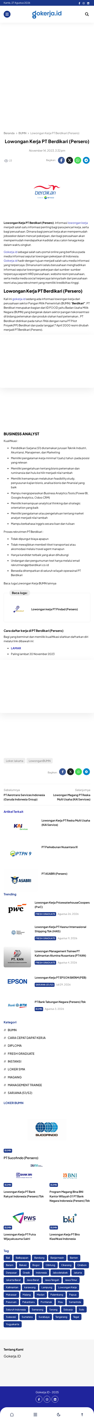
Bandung (39, 1257)
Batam (9, 1264)
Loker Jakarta (14, 761)
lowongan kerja (78, 223)
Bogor (36, 1264)
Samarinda (75, 1301)
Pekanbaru (28, 1301)
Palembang (56, 1294)
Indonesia (41, 1272)
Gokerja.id (10, 252)
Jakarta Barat (13, 1279)
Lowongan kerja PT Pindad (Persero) (54, 609)
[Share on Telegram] (86, 160)
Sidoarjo (68, 1309)
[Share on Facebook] (61, 160)
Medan (40, 1294)
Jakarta (78, 1272)
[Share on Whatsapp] (77, 160)
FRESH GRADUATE (45, 914)
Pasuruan (11, 1301)
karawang (30, 1287)
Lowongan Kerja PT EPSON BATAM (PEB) (60, 977)
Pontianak (46, 1301)
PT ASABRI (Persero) (54, 873)
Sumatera (27, 1316)
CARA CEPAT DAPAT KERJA (27, 1038)
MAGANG (15, 1077)
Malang (27, 1294)
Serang (53, 1309)
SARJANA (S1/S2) (45, 984)
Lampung (47, 1287)
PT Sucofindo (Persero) (21, 1158)
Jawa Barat (33, 1279)
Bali (8, 1257)
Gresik (26, 1272)
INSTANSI (14, 1061)
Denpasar (11, 1272)
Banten (74, 1257)
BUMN (39, 1008)
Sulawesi (11, 1316)
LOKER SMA (16, 1069)
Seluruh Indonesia (16, 1309)
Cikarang (66, 1264)
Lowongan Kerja (67, 1287)
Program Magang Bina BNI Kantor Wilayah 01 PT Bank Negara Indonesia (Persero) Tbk (70, 1196)
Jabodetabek (60, 1272)
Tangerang (61, 1316)
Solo (81, 1309)
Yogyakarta (12, 1324)
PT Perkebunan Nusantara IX (60, 847)
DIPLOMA (15, 1045)
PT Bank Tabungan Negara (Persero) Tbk (60, 1002)
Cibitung (50, 1264)
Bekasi (22, 1264)
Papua (72, 1294)
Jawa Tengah (52, 1279)
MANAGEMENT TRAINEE (25, 1085)
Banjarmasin (57, 1257)
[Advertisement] (47, 74)
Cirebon (81, 1264)
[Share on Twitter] (69, 160)
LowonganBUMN (40, 761)
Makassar (11, 1294)
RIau (60, 1301)
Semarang (37, 1309)
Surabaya (44, 1316)
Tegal (76, 1316)
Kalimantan (12, 1287)
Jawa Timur (71, 1279)
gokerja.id (19, 299)
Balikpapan (22, 1257)
